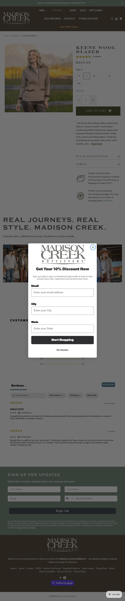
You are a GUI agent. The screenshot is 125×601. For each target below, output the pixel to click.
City (33, 304)
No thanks (62, 350)
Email (35, 286)
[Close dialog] (93, 247)
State (34, 322)
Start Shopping (62, 340)
